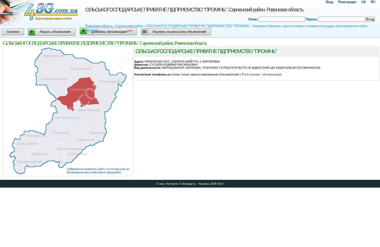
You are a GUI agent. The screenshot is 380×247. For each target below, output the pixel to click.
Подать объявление (55, 32)
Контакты (172, 183)
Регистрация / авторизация (260, 74)
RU (373, 2)
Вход (329, 2)
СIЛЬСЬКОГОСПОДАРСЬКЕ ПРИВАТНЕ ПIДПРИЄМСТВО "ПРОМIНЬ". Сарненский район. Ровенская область (194, 9)
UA (363, 2)
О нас (160, 183)
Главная (12, 32)
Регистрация (347, 2)
